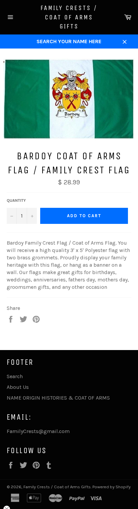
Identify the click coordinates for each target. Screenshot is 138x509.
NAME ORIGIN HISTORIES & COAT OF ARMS (58, 398)
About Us (18, 387)
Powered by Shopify (111, 486)
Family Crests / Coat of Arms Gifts (69, 17)
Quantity (16, 200)
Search (15, 376)
